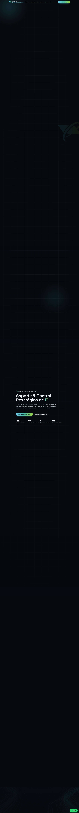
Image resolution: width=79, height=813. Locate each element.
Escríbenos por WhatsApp (41, 414)
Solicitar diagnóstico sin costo (24, 414)
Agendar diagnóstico (64, 1)
